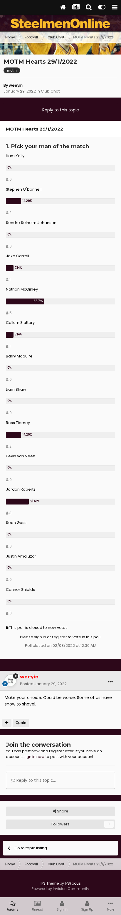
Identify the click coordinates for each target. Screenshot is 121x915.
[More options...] (110, 681)
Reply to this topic (60, 110)
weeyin (16, 85)
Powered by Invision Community (60, 888)
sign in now (34, 756)
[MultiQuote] (6, 723)
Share (62, 811)
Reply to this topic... (35, 780)
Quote (21, 722)
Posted (43, 684)
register (59, 637)
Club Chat (50, 91)
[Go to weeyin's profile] (10, 680)
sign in (40, 637)
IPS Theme (50, 883)
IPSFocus (73, 883)
